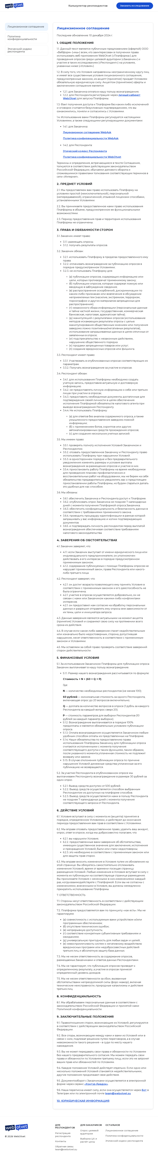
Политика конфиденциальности (124, 1135)
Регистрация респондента (63, 1135)
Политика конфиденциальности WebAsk (90, 138)
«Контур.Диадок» (96, 1084)
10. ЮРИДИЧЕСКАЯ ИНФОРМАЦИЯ (83, 1101)
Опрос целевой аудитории (89, 1132)
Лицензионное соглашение (121, 1130)
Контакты (60, 1141)
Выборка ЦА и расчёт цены (88, 1140)
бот (144, 1090)
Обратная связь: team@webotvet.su (66, 1148)
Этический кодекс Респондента (85, 151)
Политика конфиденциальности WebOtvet (92, 157)
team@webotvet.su (118, 1093)
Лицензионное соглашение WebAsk (87, 132)
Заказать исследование (134, 5)
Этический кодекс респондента (124, 1140)
